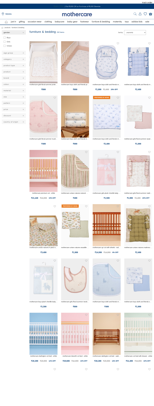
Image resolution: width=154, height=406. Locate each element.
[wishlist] (145, 14)
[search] (135, 14)
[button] (55, 43)
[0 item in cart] (150, 14)
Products (7, 27)
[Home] (6, 22)
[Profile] (140, 14)
